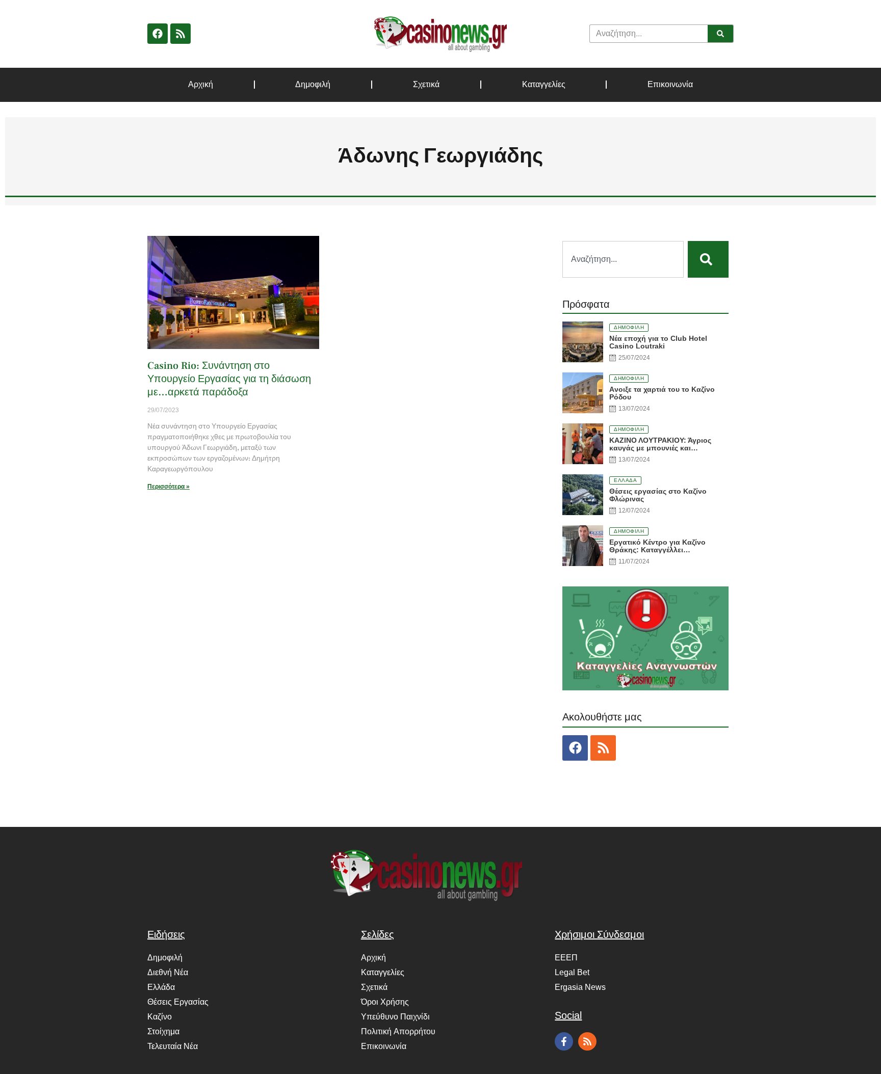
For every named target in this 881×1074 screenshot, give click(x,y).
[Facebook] (157, 33)
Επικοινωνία (670, 84)
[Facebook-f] (564, 1041)
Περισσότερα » (168, 486)
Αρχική (200, 84)
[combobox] (623, 259)
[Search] (720, 33)
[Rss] (180, 33)
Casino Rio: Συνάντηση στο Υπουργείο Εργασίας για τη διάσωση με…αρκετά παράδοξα (229, 379)
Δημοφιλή (312, 84)
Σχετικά (426, 84)
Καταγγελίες (543, 84)
